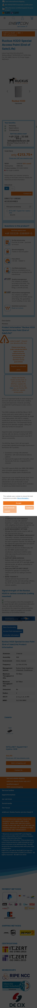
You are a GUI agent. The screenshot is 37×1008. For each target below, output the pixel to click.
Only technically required (9, 509)
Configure (29, 507)
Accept (18, 503)
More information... (23, 498)
